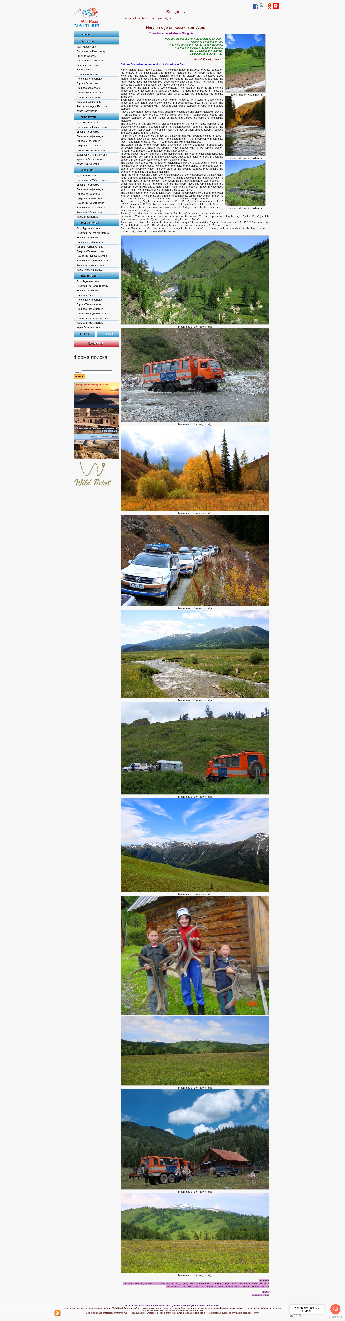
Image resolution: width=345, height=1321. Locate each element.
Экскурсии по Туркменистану (93, 233)
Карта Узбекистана (87, 216)
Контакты (95, 343)
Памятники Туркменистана (92, 256)
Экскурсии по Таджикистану (92, 286)
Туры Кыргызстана (87, 122)
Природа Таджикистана (90, 309)
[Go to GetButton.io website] (335, 1317)
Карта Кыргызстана (88, 164)
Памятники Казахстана (90, 92)
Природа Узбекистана (89, 198)
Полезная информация (90, 78)
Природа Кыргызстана (89, 145)
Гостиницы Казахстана (90, 60)
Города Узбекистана (88, 194)
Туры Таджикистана (88, 281)
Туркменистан (90, 222)
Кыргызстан (88, 116)
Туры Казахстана (86, 46)
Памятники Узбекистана (90, 203)
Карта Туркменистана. (89, 269)
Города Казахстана (88, 83)
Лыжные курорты (86, 56)
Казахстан (87, 41)
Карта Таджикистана (88, 327)
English (84, 333)
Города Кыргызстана (88, 141)
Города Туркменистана (90, 246)
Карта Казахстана (87, 111)
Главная (86, 34)
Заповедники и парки (89, 97)
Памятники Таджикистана (91, 313)
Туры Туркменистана (88, 228)
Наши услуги (84, 69)
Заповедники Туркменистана (93, 260)
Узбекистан (88, 169)
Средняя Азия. (85, 295)
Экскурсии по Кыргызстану (92, 127)
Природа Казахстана (89, 88)
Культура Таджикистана (90, 322)
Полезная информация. (90, 136)
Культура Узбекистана (89, 212)
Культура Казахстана (89, 101)
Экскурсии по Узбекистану (91, 180)
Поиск (78, 372)
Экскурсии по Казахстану (91, 51)
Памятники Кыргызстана (91, 150)
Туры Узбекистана (87, 175)
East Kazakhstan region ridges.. (153, 18)
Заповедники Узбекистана (91, 207)
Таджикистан (89, 275)
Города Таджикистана (89, 304)
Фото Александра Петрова (92, 106)
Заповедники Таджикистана (92, 318)
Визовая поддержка (88, 131)
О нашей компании (87, 74)
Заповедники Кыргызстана (92, 154)
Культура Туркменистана (91, 265)
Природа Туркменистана (91, 251)
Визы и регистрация (88, 65)
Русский (108, 333)
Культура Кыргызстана (89, 159)
